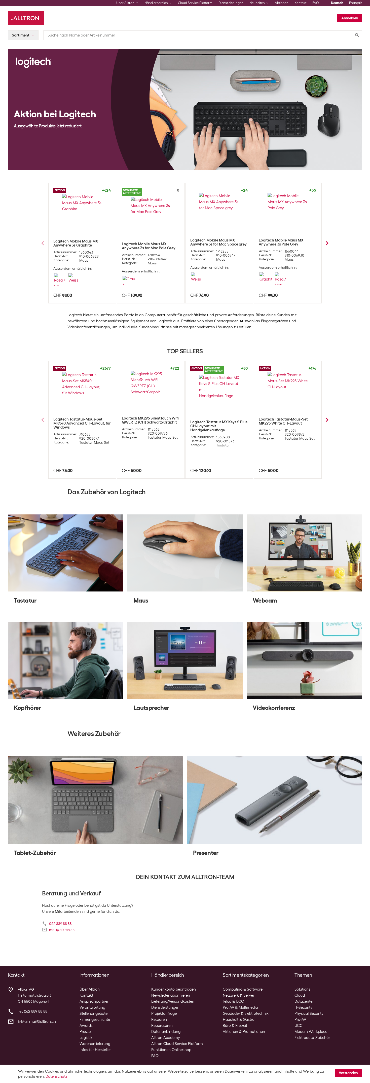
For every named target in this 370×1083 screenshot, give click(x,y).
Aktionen (281, 3)
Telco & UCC (233, 1001)
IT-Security (303, 1007)
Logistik (86, 1037)
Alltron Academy (165, 1037)
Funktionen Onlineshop (171, 1049)
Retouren (159, 1019)
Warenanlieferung (95, 1043)
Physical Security (308, 1013)
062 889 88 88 (60, 924)
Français (355, 3)
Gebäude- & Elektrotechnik (246, 1013)
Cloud (299, 995)
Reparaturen (162, 1025)
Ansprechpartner (94, 1001)
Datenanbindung (165, 1031)
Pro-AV (300, 1019)
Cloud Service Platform (195, 3)
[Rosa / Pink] (60, 279)
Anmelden (349, 18)
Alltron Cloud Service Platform (177, 1043)
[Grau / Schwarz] (130, 282)
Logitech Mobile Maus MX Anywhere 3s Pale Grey (281, 242)
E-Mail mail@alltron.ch (37, 1021)
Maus (83, 260)
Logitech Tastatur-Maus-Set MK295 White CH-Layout (283, 421)
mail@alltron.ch (62, 930)
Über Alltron (90, 989)
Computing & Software (243, 989)
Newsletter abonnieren (170, 995)
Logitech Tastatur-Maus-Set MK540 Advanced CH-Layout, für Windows (82, 423)
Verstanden (348, 1073)
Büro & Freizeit (235, 1025)
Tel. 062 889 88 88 (32, 1011)
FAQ (315, 3)
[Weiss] (74, 279)
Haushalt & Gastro (238, 1019)
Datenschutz (56, 1076)
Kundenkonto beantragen (173, 989)
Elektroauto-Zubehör (312, 1037)
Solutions (302, 989)
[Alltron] (26, 18)
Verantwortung (92, 1007)
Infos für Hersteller (95, 1049)
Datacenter (304, 1001)
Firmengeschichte (95, 1019)
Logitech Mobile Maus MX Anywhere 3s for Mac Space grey (218, 242)
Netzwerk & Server (238, 995)
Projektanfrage (164, 1013)
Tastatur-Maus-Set (94, 442)
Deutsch (337, 3)
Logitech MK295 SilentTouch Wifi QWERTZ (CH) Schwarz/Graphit (150, 420)
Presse (85, 1031)
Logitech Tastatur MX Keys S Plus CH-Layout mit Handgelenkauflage (218, 426)
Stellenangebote (93, 1013)
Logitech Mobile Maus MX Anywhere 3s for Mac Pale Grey (148, 246)
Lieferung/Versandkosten (172, 1001)
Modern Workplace (310, 1031)
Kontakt (300, 3)
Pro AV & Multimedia (240, 1007)
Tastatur (223, 445)
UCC (298, 1025)
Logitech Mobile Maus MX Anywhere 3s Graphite (75, 243)
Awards (86, 1025)
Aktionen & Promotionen (244, 1031)
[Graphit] (266, 278)
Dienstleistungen (230, 3)
